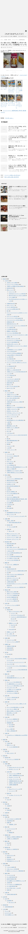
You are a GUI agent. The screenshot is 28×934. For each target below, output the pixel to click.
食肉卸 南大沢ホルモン (12, 323)
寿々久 (8, 431)
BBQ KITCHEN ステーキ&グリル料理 (17, 295)
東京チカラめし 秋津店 (12, 591)
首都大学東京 (10, 382)
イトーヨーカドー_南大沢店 (13, 379)
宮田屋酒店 (9, 722)
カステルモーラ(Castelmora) (17, 615)
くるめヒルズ (10, 551)
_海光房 (8, 882)
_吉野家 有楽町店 (10, 581)
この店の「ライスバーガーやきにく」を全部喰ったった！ (19, 90)
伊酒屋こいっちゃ (10, 699)
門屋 (8, 488)
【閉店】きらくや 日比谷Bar (13, 396)
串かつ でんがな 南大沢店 (12, 386)
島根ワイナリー (10, 745)
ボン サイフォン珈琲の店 (12, 601)
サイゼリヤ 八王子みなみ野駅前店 (14, 353)
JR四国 (6, 812)
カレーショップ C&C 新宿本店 (13, 682)
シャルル (9, 377)
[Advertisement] (14, 15)
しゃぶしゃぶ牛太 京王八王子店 (14, 360)
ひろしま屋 (9, 554)
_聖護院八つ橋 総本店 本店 (14, 782)
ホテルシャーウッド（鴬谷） (13, 537)
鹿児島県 (5, 905)
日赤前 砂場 (9, 648)
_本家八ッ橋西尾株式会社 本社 (15, 775)
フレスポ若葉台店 (10, 465)
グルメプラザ (10, 664)
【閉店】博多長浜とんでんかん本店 (14, 472)
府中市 (20, 110)
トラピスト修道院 (10, 867)
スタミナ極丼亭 (12, 297)
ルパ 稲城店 (9, 463)
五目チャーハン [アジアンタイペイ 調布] (17, 196)
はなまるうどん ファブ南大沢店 (13, 340)
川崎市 (6, 817)
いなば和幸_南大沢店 (11, 329)
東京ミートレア (10, 290)
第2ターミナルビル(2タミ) (14, 611)
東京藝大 (9, 525)
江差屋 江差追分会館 (11, 894)
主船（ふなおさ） (10, 753)
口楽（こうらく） (10, 305)
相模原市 (7, 835)
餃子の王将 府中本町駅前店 (12, 486)
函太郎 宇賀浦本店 (11, 879)
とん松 (8, 448)
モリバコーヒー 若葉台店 (12, 456)
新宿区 (6, 680)
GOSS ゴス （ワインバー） (12, 578)
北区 (6, 652)
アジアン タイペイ (11, 449)
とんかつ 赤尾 (10, 675)
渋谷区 (6, 695)
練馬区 (6, 562)
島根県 (4, 739)
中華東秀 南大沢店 (11, 303)
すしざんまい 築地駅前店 (12, 719)
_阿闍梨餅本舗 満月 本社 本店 (15, 781)
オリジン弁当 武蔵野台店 (12, 493)
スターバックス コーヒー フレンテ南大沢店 (16, 325)
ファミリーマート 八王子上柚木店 (14, 318)
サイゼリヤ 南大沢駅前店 (12, 342)
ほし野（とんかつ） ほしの (12, 338)
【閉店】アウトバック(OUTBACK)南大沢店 (16, 371)
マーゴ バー (13, 620)
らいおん (9, 418)
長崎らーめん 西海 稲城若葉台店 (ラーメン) (16, 467)
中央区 (6, 717)
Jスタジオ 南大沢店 (11, 351)
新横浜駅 (11, 832)
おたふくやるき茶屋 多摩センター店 (14, 707)
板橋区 (6, 656)
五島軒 (8, 890)
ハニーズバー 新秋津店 (12, 599)
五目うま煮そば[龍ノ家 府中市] (11, 177)
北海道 (4, 863)
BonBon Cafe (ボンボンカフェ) (15, 767)
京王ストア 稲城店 (11, 468)
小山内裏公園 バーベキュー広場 (13, 349)
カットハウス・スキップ (12, 721)
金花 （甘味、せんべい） (12, 547)
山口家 (8, 489)
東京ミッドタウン (10, 514)
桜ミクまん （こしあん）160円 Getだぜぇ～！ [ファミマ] (19, 105)
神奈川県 (5, 815)
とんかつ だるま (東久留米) (13, 560)
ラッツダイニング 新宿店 (12, 693)
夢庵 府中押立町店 (11, 480)
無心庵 (8, 843)
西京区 (8, 793)
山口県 (4, 897)
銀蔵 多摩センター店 (11, 713)
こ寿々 (8, 845)
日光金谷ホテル (10, 859)
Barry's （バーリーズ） (12, 416)
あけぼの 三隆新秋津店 (12, 597)
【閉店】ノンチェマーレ (12, 409)
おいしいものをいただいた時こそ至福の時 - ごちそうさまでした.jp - (14, 927)
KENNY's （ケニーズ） (12, 411)
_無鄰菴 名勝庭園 (12, 784)
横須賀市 (7, 847)
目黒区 (6, 638)
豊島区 (6, 674)
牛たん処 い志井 (10, 400)
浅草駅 (8, 529)
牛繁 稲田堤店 (10, 820)
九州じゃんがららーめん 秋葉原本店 (14, 574)
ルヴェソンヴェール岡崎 (14, 773)
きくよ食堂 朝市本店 (11, 877)
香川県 (4, 802)
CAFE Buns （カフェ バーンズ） (14, 413)
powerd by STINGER (16, 931)
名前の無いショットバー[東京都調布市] (15, 407)
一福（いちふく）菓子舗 (12, 869)
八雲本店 (9, 743)
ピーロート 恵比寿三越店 (12, 697)
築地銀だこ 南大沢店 (11, 331)
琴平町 (6, 808)
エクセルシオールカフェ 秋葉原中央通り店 (16, 570)
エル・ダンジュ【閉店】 (12, 709)
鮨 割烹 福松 (9, 649)
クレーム (7, 911)
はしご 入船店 (10, 729)
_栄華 (8, 506)
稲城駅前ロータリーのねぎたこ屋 (14, 470)
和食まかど (9, 384)
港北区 (8, 830)
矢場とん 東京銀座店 (11, 730)
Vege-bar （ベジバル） (14, 777)
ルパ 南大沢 (9, 357)
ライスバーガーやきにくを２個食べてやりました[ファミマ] (4, 104)
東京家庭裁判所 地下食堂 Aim (13, 512)
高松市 (6, 804)
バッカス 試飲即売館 (13, 747)
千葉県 (4, 749)
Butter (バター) (10, 388)
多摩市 (6, 701)
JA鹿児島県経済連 (9, 906)
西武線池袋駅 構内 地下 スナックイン (15, 677)
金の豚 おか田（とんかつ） (12, 344)
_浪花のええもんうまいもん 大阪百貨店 (15, 587)
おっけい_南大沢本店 (11, 307)
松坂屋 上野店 (10, 520)
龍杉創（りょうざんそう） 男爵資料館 (15, 871)
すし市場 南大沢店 (11, 366)
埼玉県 (4, 755)
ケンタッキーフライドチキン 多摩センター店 (16, 703)
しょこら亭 (9, 373)
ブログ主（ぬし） (9, 118)
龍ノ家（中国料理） (11, 491)
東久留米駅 (9, 545)
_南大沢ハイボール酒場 (12, 282)
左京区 (8, 771)
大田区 (6, 607)
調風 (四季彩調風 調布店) (12, 440)
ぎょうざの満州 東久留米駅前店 (13, 556)
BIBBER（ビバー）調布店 (12, 427)
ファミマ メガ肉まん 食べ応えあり (12, 175)
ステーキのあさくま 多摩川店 (13, 819)
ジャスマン (9, 495)
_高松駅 (8, 805)
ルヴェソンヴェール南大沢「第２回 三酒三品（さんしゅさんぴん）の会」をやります (17, 167)
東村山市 (7, 589)
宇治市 (6, 797)
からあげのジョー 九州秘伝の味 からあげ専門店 (17, 735)
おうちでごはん (8, 913)
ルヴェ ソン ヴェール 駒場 (12, 641)
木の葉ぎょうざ (10, 484)
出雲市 (6, 741)
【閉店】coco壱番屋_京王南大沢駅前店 (15, 286)
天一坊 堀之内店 (10, 358)
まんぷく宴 (9, 457)
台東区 (6, 518)
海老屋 (8, 857)
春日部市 (7, 757)
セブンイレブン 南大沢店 (12, 316)
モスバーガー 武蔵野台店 (12, 497)
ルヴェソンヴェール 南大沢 (12, 284)
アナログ (9, 442)
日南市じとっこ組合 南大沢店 (13, 369)
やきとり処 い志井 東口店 (12, 398)
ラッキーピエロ (10, 875)
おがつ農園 (9, 502)
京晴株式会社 (10, 322)
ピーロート (13, 613)
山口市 (6, 898)
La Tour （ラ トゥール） (14, 779)
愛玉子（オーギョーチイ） (12, 533)
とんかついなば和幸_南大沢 (13, 309)
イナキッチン (10, 454)
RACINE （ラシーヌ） (14, 769)
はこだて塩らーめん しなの (13, 888)
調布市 (6, 390)
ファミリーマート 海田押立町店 (10, 110)
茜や (8, 311)
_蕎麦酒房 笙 (12, 824)
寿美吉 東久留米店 (11, 543)
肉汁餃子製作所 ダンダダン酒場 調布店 (15, 420)
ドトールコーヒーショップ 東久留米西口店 (16, 549)
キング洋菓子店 (10, 327)
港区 (6, 510)
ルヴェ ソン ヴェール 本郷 (12, 605)
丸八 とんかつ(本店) (11, 635)
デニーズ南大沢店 (10, 375)
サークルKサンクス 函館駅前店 (13, 884)
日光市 (6, 853)
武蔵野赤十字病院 (10, 646)
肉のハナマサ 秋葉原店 (12, 580)
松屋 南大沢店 (10, 288)
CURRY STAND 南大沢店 (12, 381)
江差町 (6, 892)
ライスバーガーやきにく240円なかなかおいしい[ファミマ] (11, 90)
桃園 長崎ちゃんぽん (11, 425)
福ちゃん (11, 531)
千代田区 (7, 567)
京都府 (4, 762)
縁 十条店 (9, 654)
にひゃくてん (12, 291)
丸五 (8, 572)
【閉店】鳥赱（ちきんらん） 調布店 (14, 401)
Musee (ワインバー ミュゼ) (15, 789)
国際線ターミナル (12, 623)
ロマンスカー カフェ (11, 687)
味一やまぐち (12, 902)
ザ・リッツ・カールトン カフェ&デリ (17, 516)
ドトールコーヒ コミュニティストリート (15, 662)
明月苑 (8, 403)
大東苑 (8, 459)
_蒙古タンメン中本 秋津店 (12, 593)
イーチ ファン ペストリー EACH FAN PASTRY (17, 435)
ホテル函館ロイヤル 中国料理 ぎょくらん (15, 880)
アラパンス (9, 429)
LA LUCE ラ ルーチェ (11, 482)
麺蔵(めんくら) (10, 405)
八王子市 (7, 280)
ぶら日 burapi (10, 504)
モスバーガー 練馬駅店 (12, 564)
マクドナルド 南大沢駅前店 (12, 333)
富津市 (6, 751)
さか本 (8, 477)
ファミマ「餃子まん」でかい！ (4, 88)
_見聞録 (8, 424)
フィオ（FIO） (10, 368)
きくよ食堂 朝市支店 (11, 886)
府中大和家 (9, 508)
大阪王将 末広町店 (11, 569)
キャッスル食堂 (12, 526)
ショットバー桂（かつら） (12, 414)
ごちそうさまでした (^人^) (14, 34)
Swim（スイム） (10, 461)
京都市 (6, 763)
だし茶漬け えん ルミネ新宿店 (13, 689)
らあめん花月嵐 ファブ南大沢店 (13, 355)
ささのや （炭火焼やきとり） (13, 535)
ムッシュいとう (12, 790)
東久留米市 (7, 541)
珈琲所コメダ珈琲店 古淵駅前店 (13, 836)
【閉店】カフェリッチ (11, 394)
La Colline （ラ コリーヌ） (14, 795)
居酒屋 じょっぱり (11, 632)
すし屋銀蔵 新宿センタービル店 (13, 684)
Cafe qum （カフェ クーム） (13, 539)
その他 (4, 909)
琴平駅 (8, 810)
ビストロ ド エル (10, 640)
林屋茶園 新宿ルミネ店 (12, 691)
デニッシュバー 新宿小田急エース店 (14, 685)
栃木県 (4, 851)
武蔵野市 (7, 644)
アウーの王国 (10, 392)
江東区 (6, 733)
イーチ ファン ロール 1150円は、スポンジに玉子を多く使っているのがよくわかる (17, 138)
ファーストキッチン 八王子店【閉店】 (15, 320)
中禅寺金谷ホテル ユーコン (12, 861)
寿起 (8, 438)
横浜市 (6, 827)
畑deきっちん (10, 714)
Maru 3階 (11, 726)
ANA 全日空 (11, 629)
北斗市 (6, 865)
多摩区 (8, 822)
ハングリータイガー (11, 828)
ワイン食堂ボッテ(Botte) (12, 558)
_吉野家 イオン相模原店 (12, 838)
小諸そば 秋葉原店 (11, 576)
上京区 (8, 765)
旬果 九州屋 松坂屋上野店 (14, 522)
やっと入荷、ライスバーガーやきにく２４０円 (11, 104)
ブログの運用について (9, 914)
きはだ (8, 799)
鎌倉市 (6, 841)
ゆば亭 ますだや (10, 855)
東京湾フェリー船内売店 (12, 849)
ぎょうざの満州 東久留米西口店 (13, 552)
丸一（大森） (10, 633)
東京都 (24, 110)
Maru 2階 (11, 724)
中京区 (8, 787)
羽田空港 (9, 609)
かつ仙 (12, 627)
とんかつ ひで (10, 446)
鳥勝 (8, 444)
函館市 (6, 873)
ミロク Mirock (10, 433)
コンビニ (3, 112)
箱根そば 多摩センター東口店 (13, 711)
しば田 (8, 422)
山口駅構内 (9, 900)
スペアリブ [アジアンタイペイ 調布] (16, 205)
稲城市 (6, 452)
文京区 (6, 603)
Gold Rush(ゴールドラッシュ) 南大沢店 (17, 293)
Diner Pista (13, 625)
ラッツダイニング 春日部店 (12, 759)
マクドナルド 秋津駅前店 (12, 595)
